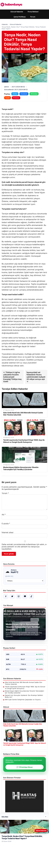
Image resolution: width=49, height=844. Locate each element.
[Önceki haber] (37, 612)
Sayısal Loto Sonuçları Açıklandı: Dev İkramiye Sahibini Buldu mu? (24, 696)
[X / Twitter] (12, 596)
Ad (4, 514)
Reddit (7, 98)
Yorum (5, 493)
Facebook (24, 94)
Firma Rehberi (33, 12)
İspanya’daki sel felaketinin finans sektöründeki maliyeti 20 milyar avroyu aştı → (36, 377)
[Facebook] (5, 596)
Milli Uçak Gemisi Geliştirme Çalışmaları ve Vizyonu (23, 699)
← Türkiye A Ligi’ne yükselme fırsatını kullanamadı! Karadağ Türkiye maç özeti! (12, 377)
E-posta (6, 523)
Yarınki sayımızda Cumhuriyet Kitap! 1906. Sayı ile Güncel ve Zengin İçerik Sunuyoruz (25, 687)
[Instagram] (18, 596)
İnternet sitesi (7, 532)
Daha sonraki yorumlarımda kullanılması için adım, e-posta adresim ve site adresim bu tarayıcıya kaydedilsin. (24, 546)
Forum (32, 17)
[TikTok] (31, 596)
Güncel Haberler (16, 12)
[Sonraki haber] (42, 612)
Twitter (15, 94)
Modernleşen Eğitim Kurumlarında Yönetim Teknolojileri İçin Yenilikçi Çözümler (24, 692)
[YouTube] (25, 596)
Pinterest (16, 98)
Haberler (5, 24)
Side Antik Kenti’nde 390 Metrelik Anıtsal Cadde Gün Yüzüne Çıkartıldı (23, 683)
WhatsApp (34, 94)
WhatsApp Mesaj (24, 767)
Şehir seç (9, 576)
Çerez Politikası (20, 17)
